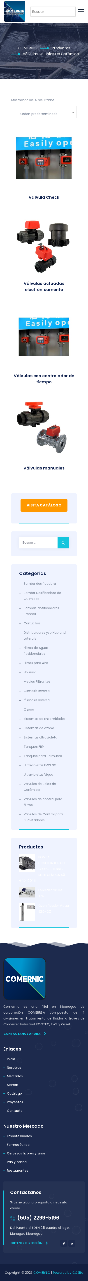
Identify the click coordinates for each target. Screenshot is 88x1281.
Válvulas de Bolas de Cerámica (40, 787)
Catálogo (14, 1093)
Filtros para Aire (36, 663)
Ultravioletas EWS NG (40, 765)
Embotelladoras (19, 1136)
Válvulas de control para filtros (43, 802)
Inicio (11, 1059)
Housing (30, 672)
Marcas (13, 1085)
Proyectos (15, 1102)
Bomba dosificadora (40, 583)
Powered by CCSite (67, 1272)
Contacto (15, 1110)
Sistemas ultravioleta (40, 737)
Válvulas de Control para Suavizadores (43, 817)
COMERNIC (41, 1272)
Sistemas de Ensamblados (44, 718)
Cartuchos (32, 623)
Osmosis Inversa (37, 691)
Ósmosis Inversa (37, 700)
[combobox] (47, 112)
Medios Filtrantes (37, 681)
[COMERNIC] (14, 11)
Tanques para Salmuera (43, 756)
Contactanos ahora (22, 1034)
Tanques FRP (34, 746)
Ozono (29, 709)
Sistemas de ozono (39, 728)
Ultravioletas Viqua (38, 774)
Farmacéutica (18, 1144)
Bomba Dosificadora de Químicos (42, 596)
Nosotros (14, 1067)
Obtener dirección (26, 1243)
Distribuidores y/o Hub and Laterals (45, 635)
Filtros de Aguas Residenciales (36, 650)
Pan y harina (17, 1162)
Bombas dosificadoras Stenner (41, 611)
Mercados (15, 1076)
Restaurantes (17, 1170)
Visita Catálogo (44, 505)
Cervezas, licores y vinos (26, 1153)
